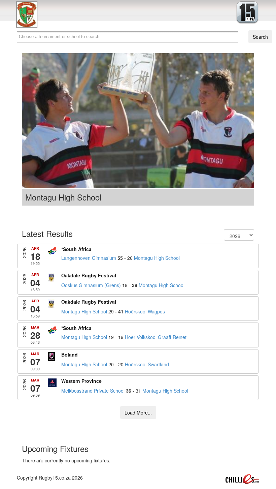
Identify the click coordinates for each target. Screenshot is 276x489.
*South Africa (76, 249)
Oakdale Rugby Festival (88, 275)
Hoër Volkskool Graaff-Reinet (155, 337)
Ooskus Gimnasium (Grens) (91, 285)
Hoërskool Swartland (147, 364)
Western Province (81, 380)
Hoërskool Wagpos (145, 311)
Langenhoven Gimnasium (88, 257)
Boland (69, 354)
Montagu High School (157, 257)
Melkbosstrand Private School (93, 390)
